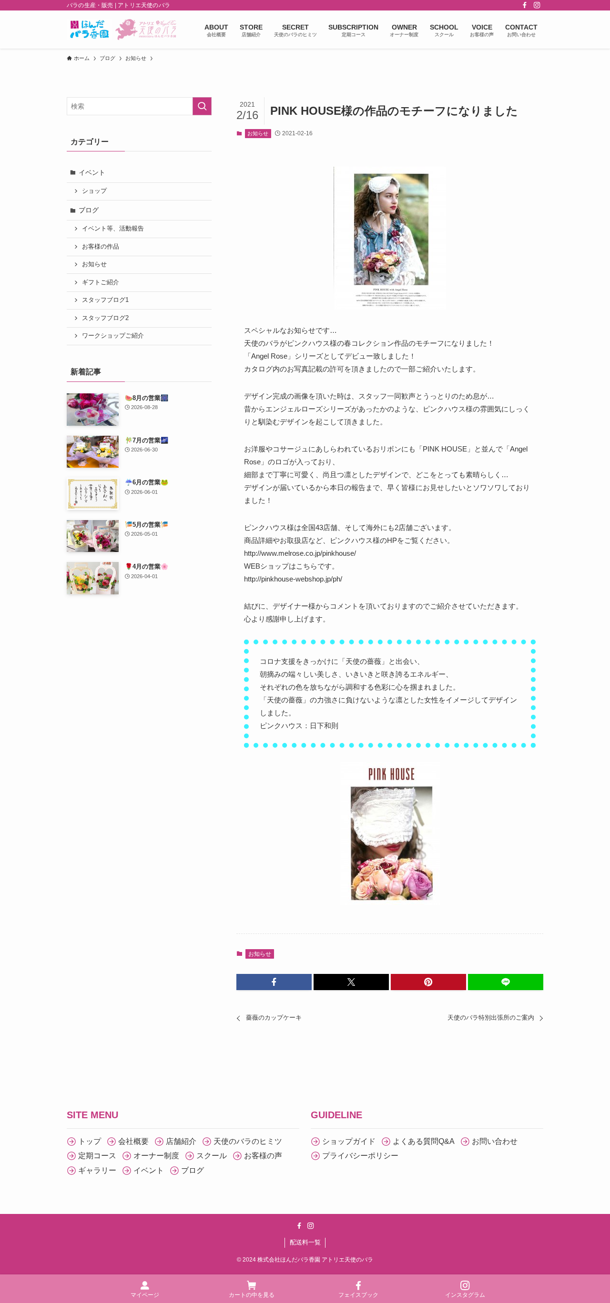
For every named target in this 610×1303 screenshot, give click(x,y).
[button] (274, 982)
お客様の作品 (100, 246)
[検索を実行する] (202, 106)
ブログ (89, 210)
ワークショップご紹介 (113, 335)
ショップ (94, 191)
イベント (92, 172)
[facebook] (524, 5)
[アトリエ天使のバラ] (123, 29)
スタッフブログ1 (105, 300)
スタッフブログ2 (105, 318)
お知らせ (257, 133)
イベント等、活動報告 (113, 228)
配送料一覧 (305, 1242)
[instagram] (537, 5)
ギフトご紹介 (100, 282)
